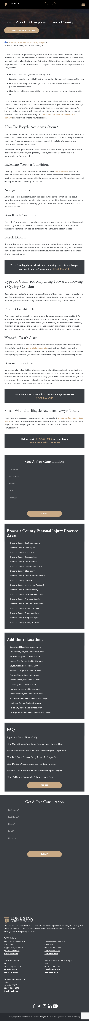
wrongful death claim (37, 348)
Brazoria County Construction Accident (27, 575)
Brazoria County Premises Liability (25, 599)
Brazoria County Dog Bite (21, 580)
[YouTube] (55, 1006)
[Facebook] (34, 1006)
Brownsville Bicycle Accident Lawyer (26, 693)
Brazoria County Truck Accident (24, 613)
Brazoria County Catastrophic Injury (26, 566)
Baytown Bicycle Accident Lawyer (25, 666)
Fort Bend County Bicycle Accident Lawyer (29, 698)
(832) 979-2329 (52, 950)
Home (5, 42)
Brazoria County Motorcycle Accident (27, 585)
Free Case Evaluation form (44, 442)
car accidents (61, 171)
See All (44, 785)
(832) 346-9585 (61, 269)
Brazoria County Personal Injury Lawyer (27, 42)
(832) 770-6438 (11, 950)
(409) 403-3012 (11, 969)
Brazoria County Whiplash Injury (24, 617)
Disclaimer (69, 1017)
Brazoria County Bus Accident (23, 557)
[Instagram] (44, 1006)
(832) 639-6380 (11, 988)
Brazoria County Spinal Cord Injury (25, 608)
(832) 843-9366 (52, 969)
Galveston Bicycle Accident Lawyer (26, 670)
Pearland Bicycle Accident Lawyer (25, 656)
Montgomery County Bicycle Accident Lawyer (30, 712)
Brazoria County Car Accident (23, 561)
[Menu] (83, 4)
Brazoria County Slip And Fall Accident (27, 603)
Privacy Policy (59, 1017)
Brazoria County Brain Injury (22, 547)
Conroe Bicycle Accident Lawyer (24, 675)
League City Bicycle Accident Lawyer (26, 661)
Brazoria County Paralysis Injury (24, 589)
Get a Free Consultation (21, 30)
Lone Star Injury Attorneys (30, 1017)
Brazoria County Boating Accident (25, 543)
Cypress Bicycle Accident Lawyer (25, 689)
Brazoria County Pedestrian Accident (26, 594)
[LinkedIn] (50, 1006)
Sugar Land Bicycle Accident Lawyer (26, 647)
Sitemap (77, 1017)
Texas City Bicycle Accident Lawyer (26, 708)
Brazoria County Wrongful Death (24, 622)
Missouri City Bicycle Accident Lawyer (27, 651)
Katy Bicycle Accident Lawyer (23, 684)
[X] (39, 1006)
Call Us (50, 5)
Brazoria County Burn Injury (22, 552)
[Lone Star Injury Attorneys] (12, 4)
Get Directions (11, 953)
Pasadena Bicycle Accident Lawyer (25, 679)
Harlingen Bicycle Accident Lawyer (25, 703)
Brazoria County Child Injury (22, 571)
